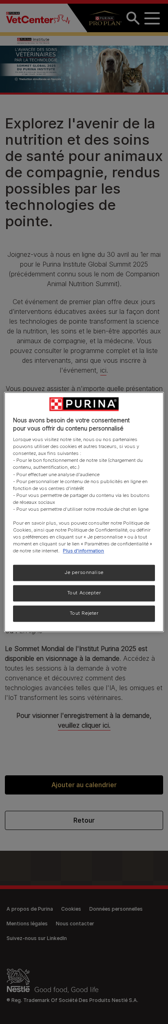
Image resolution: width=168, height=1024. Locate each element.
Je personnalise (84, 573)
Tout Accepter (84, 593)
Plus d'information (83, 551)
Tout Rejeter (84, 613)
